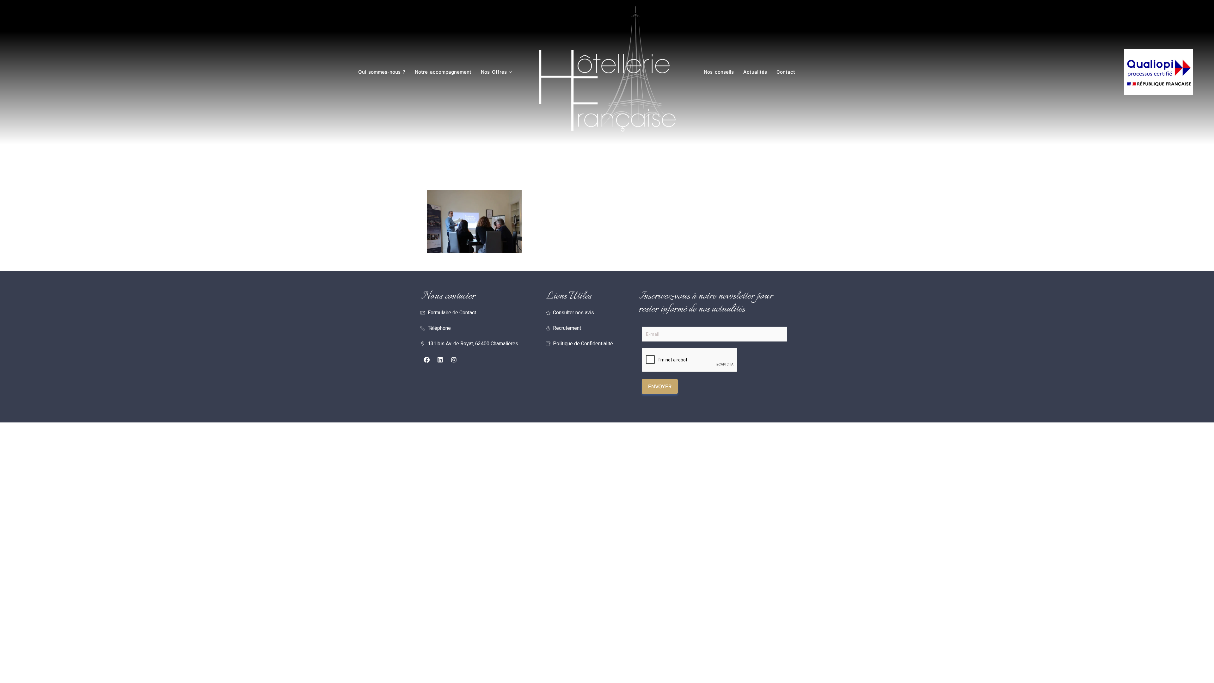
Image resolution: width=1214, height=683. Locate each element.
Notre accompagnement (443, 72)
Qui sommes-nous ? (381, 72)
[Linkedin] (440, 360)
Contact (785, 72)
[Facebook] (426, 360)
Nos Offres (494, 72)
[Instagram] (454, 360)
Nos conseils (719, 72)
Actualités (755, 72)
